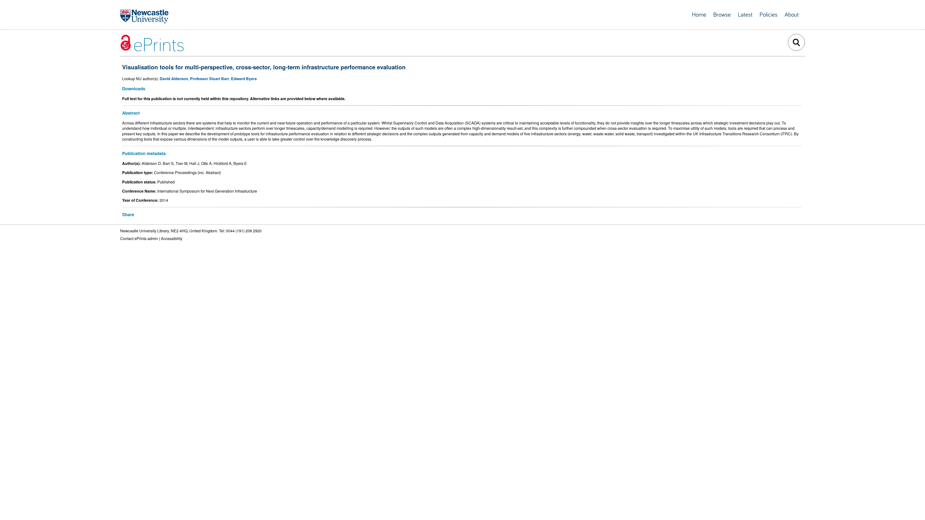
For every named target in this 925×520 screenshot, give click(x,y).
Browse (722, 15)
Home (699, 15)
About (792, 15)
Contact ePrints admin (139, 238)
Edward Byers (244, 78)
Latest (745, 15)
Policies (769, 15)
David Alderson (174, 78)
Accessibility (171, 238)
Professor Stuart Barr (209, 78)
